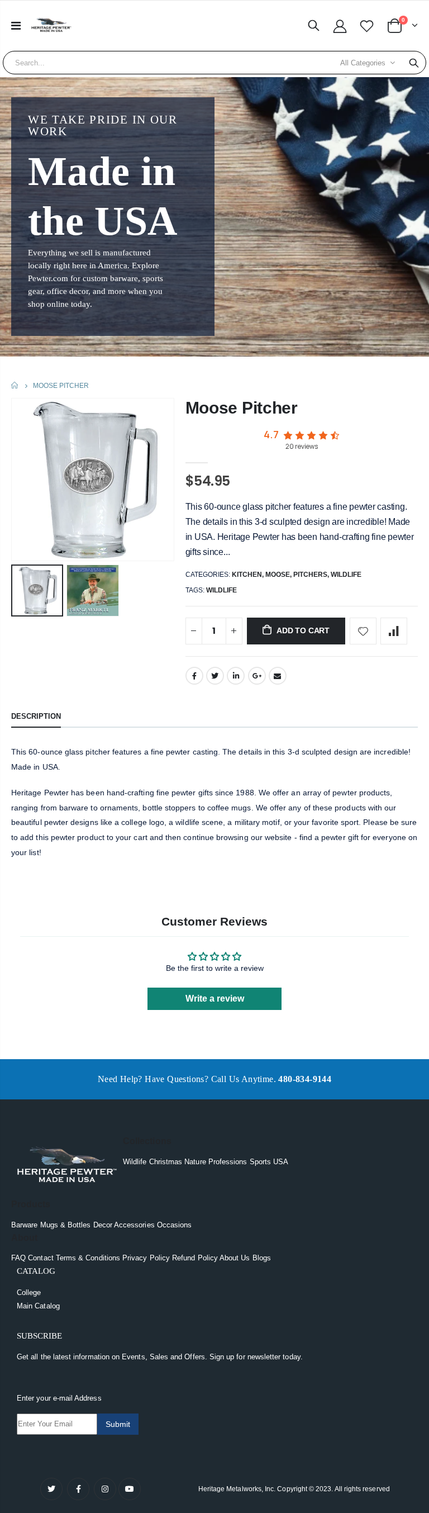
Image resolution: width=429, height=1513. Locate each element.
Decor (102, 1225)
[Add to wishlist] (363, 631)
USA (280, 1162)
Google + (257, 676)
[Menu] (16, 26)
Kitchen (247, 574)
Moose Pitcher (241, 408)
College (29, 1292)
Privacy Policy (146, 1258)
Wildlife (346, 574)
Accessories (134, 1225)
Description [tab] (36, 716)
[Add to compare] (393, 631)
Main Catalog (38, 1306)
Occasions (174, 1225)
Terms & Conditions (88, 1258)
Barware (24, 1225)
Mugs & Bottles (65, 1225)
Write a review (214, 998)
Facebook (194, 676)
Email (278, 676)
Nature (195, 1162)
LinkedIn (236, 676)
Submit (118, 1424)
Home (15, 385)
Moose (277, 574)
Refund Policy (195, 1258)
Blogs (261, 1258)
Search (414, 62)
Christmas (166, 1162)
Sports (260, 1162)
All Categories (362, 63)
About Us (235, 1258)
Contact (40, 1258)
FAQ (18, 1258)
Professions (227, 1162)
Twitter (215, 676)
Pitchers (310, 574)
